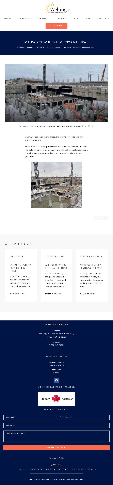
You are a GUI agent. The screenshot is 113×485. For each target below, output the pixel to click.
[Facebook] (56, 380)
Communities (25, 19)
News (88, 19)
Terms (68, 479)
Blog (76, 19)
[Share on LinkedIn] (89, 126)
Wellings (69, 126)
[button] (56, 26)
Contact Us (103, 19)
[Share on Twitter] (86, 126)
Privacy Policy (79, 479)
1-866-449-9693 (56, 345)
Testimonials (61, 19)
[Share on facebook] (82, 126)
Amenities (43, 19)
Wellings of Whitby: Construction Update (20, 268)
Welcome (8, 19)
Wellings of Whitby (47, 126)
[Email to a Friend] (92, 126)
